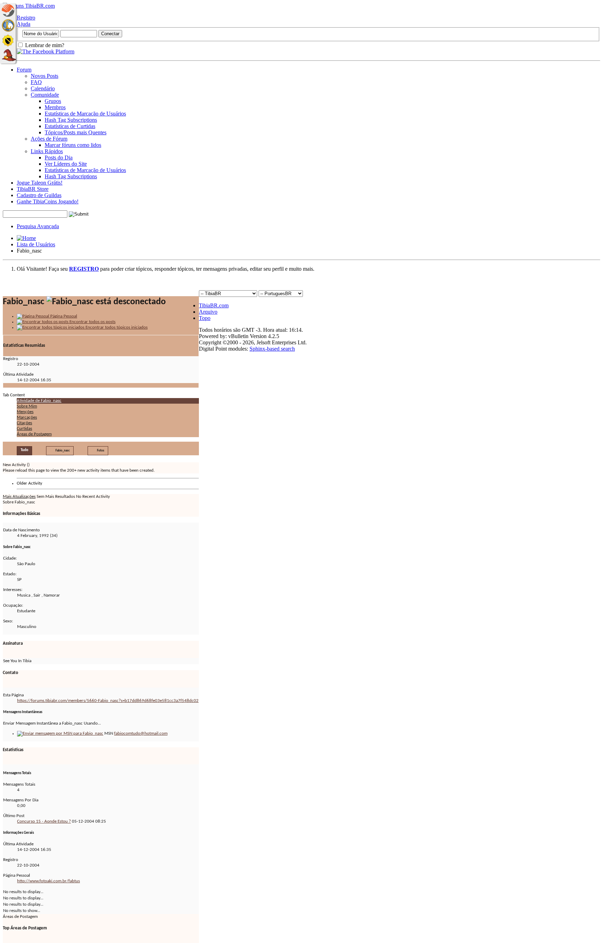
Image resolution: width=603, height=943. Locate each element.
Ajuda (23, 24)
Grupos (53, 101)
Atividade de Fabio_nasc (39, 400)
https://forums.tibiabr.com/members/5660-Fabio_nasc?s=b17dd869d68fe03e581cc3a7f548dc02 (108, 700)
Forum (24, 70)
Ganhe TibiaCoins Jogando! (48, 201)
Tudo (24, 450)
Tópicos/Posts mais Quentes (75, 132)
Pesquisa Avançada (38, 226)
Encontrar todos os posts (92, 322)
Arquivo (208, 312)
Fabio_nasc (62, 450)
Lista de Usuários (36, 244)
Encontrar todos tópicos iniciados (116, 327)
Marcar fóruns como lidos (73, 145)
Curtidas (24, 428)
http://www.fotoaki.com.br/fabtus (48, 881)
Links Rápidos (47, 151)
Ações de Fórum (49, 139)
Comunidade (45, 95)
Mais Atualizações (19, 496)
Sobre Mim (27, 406)
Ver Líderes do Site (66, 164)
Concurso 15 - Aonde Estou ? (44, 821)
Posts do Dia (59, 157)
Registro (26, 18)
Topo (204, 318)
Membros (55, 107)
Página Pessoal (63, 316)
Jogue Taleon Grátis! (39, 183)
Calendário (43, 88)
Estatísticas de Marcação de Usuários (85, 114)
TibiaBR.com (214, 305)
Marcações (27, 417)
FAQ (36, 82)
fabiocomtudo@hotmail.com (141, 733)
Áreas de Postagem (34, 434)
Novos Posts (44, 76)
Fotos (100, 450)
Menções (25, 412)
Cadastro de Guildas (39, 195)
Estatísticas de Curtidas (70, 126)
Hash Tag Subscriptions (71, 120)
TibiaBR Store (33, 189)
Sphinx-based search (272, 349)
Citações (24, 423)
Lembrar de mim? (44, 45)
